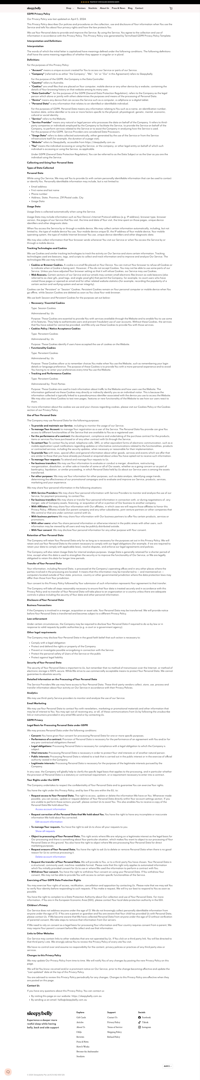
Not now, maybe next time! (77, 558)
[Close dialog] (142, 513)
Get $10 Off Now (77, 552)
